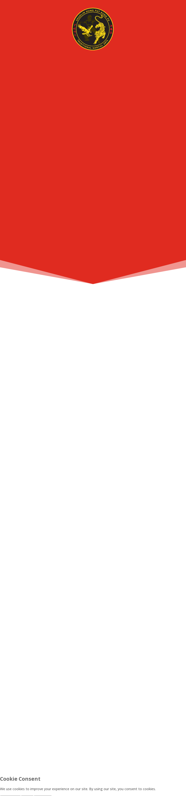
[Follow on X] (93, 748)
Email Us (131, 247)
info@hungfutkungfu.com (93, 436)
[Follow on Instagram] (114, 748)
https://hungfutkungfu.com (93, 400)
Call (109, 247)
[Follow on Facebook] (71, 748)
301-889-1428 (93, 480)
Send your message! (149, 726)
